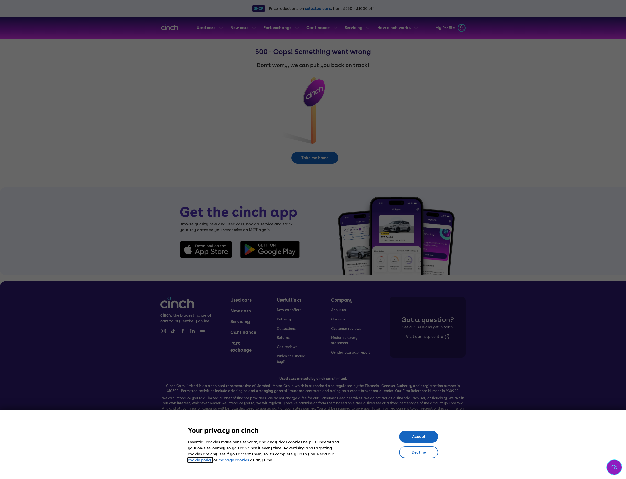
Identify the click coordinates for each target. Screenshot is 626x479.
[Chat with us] (614, 467)
